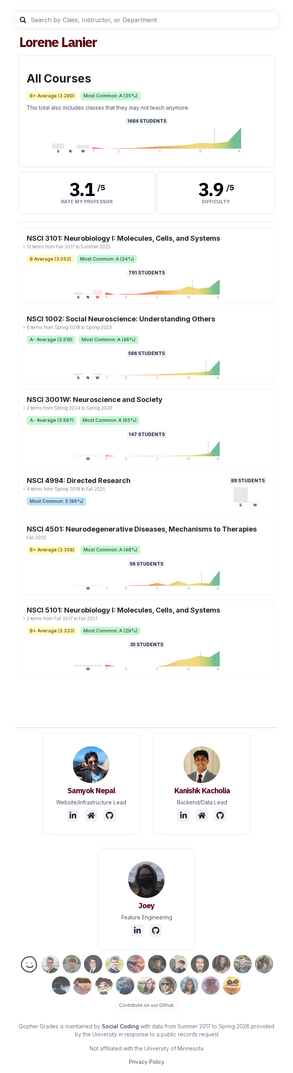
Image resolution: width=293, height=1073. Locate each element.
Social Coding (120, 1026)
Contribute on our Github (146, 1005)
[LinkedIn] (73, 815)
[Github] (109, 815)
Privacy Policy (146, 1061)
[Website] (91, 815)
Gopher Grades (38, 1026)
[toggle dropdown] (24, 246)
